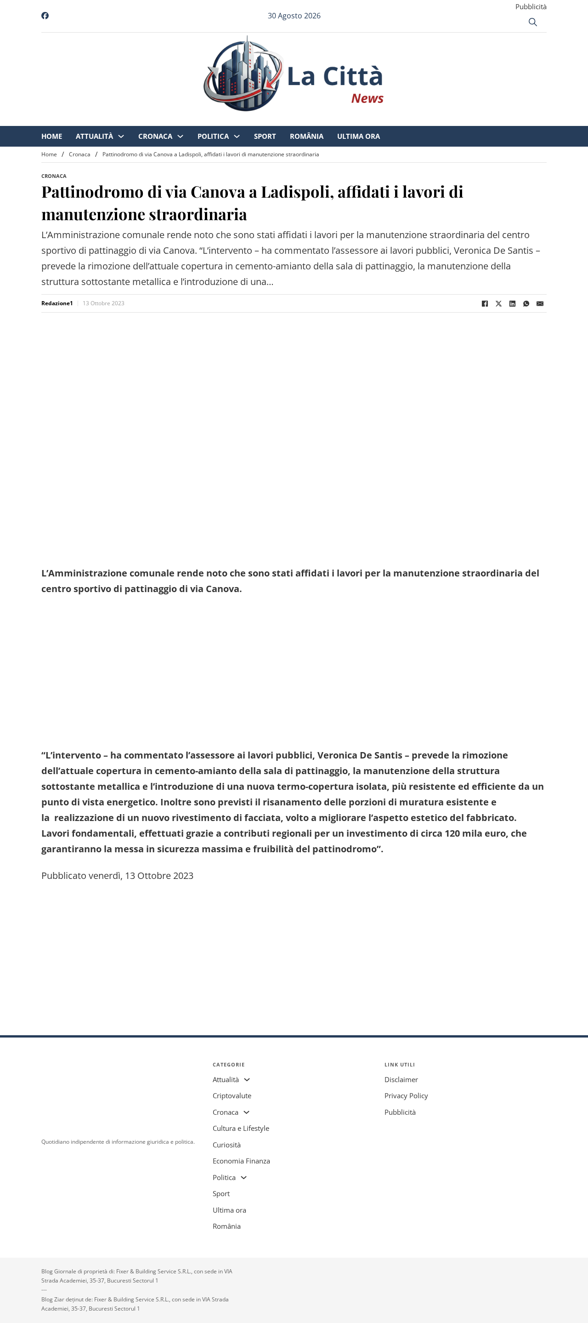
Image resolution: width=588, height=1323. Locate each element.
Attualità (171, 119)
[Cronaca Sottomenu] (257, 119)
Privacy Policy (406, 1095)
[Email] (540, 303)
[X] (498, 303)
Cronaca (232, 119)
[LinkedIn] (512, 303)
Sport (342, 119)
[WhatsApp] (526, 303)
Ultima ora (435, 119)
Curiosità (227, 1144)
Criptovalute (232, 1095)
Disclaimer (401, 1079)
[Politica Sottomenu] (313, 119)
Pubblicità (531, 6)
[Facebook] (485, 303)
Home (128, 119)
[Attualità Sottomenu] (197, 119)
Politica (289, 119)
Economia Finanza (241, 1160)
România (383, 119)
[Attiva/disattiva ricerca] (533, 22)
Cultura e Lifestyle (241, 1128)
